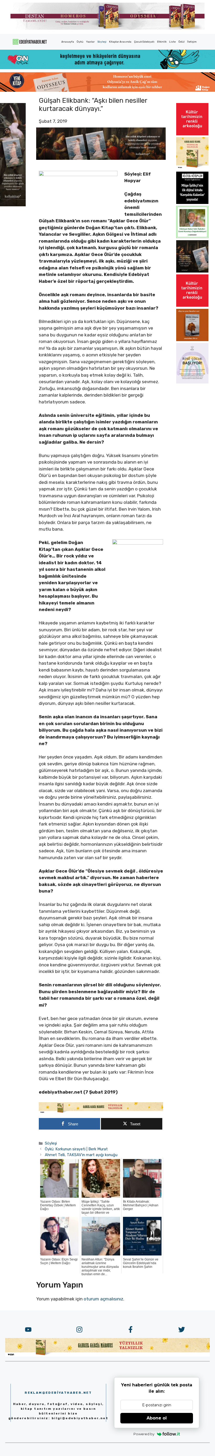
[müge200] (192, 202)
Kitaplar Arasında (120, 41)
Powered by (143, 1434)
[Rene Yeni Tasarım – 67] (192, 381)
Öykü (80, 41)
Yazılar (90, 41)
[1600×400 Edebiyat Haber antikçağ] (101, 158)
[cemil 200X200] (192, 236)
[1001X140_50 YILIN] (107, 28)
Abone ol (157, 1418)
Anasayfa (67, 41)
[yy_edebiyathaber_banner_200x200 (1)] (192, 168)
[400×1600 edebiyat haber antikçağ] (13, 204)
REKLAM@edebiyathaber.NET (58, 1393)
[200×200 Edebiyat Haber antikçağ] (192, 271)
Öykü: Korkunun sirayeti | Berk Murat (76, 1149)
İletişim (192, 41)
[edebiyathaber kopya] (107, 90)
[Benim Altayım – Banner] (192, 339)
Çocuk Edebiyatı (144, 41)
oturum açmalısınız (103, 1298)
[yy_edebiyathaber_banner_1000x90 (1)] (101, 1112)
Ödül (181, 41)
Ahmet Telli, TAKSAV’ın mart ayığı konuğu (81, 1154)
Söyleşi (101, 41)
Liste (172, 41)
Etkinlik (161, 41)
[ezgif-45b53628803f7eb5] (107, 67)
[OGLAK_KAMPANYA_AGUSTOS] (192, 133)
